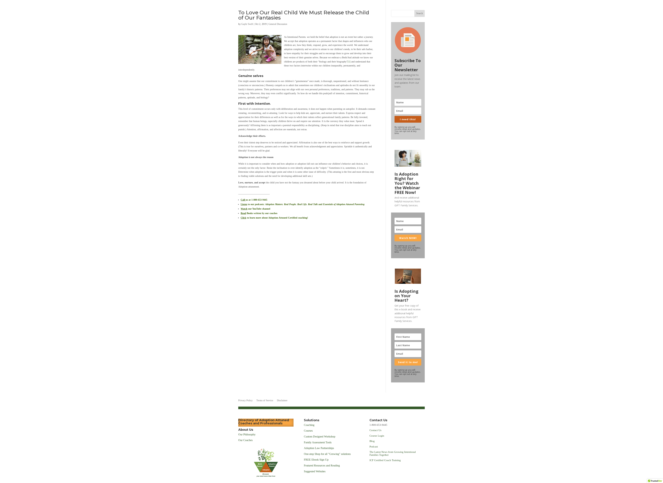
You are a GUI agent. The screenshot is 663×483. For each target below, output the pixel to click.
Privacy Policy (245, 400)
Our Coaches (245, 440)
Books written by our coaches (259, 213)
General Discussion (277, 24)
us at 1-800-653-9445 (254, 200)
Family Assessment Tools (318, 442)
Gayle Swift (247, 24)
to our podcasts (252, 204)
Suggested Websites (314, 471)
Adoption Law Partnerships (319, 448)
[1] (349, 61)
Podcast (373, 446)
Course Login (376, 435)
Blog (372, 441)
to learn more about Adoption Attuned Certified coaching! (274, 217)
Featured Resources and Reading (322, 465)
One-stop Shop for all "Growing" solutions (327, 453)
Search (419, 13)
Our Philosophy (247, 434)
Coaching (309, 424)
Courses (308, 430)
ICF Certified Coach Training (385, 460)
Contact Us (375, 430)
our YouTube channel (255, 209)
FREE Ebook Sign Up (316, 459)
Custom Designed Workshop (319, 436)
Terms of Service (264, 400)
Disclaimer (282, 400)
